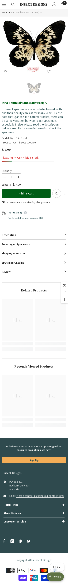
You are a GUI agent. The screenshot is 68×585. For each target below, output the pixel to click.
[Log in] (54, 4)
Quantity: (7, 171)
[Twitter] (28, 541)
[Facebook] (4, 541)
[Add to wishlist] (56, 193)
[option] (34, 46)
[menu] (4, 4)
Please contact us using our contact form (40, 495)
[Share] (63, 193)
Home (4, 12)
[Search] (13, 4)
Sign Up (34, 460)
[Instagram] (12, 541)
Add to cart (26, 193)
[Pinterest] (20, 541)
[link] (17, 343)
